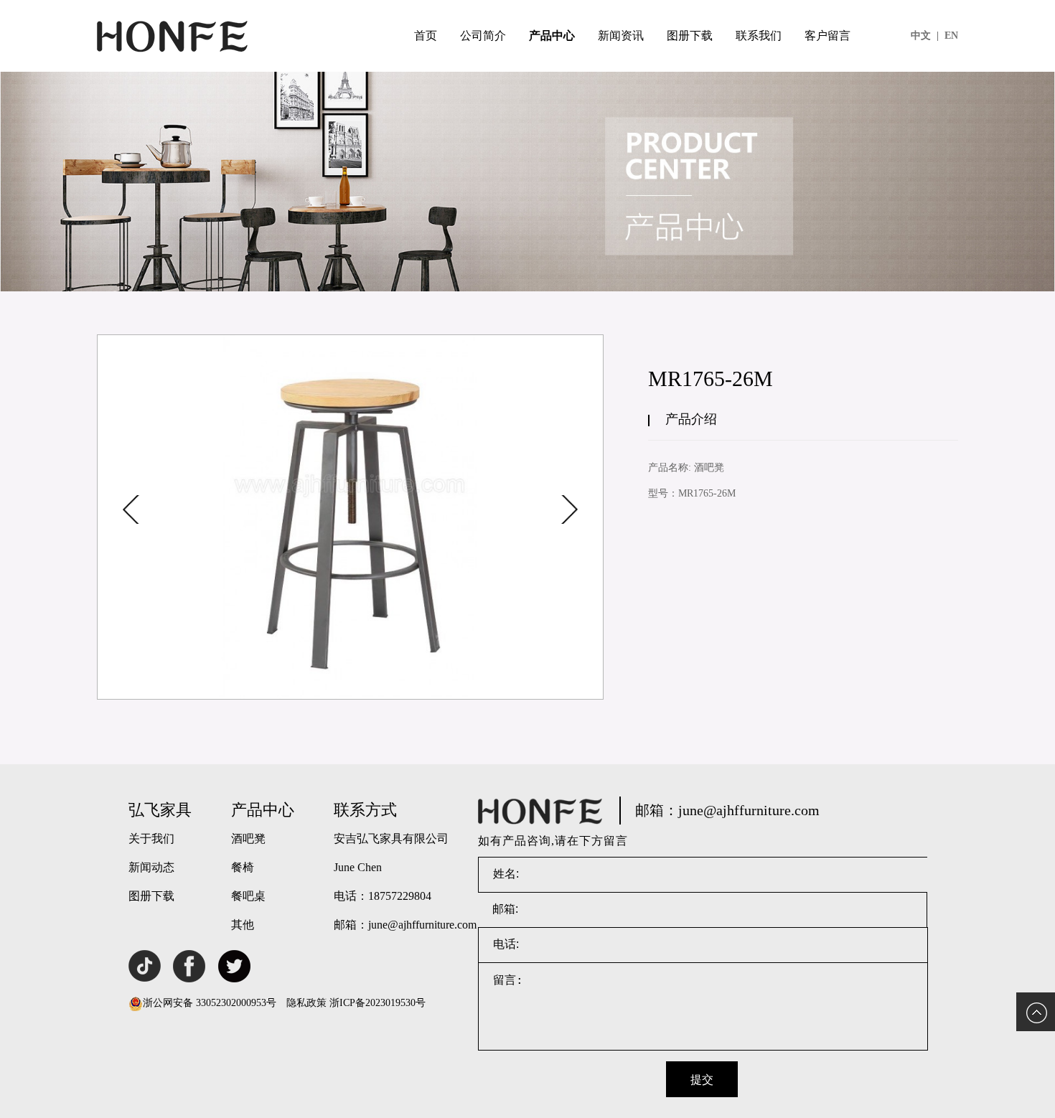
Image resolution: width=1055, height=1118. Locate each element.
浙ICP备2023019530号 (377, 1002)
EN (951, 35)
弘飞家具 (160, 810)
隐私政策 (306, 1002)
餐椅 (242, 867)
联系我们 (759, 35)
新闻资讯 (621, 35)
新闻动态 (151, 867)
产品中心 (552, 35)
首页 (425, 35)
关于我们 (151, 838)
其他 (242, 925)
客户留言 (827, 35)
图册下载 (690, 35)
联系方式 (365, 810)
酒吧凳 (248, 838)
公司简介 (483, 35)
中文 (925, 35)
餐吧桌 (248, 896)
